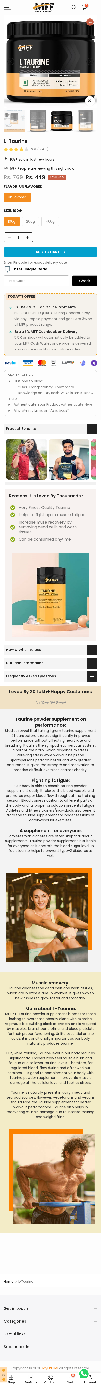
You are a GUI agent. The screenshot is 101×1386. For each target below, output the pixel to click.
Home (8, 1281)
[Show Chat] (85, 1373)
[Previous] (11, 61)
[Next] (90, 61)
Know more (64, 387)
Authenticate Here (76, 404)
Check (84, 280)
